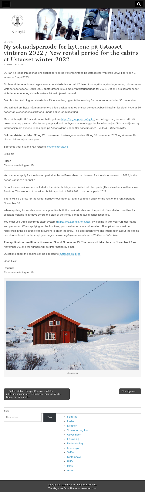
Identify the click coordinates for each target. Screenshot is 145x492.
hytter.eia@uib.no (57, 146)
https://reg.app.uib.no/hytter (77, 119)
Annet (70, 470)
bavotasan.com (88, 488)
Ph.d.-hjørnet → (130, 391)
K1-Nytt (71, 484)
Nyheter (72, 425)
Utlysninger (74, 434)
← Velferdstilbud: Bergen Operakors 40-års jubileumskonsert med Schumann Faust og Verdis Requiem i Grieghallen (33, 394)
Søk (6, 410)
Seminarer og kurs (78, 430)
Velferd (8, 41)
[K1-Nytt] (72, 24)
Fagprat (72, 416)
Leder (70, 421)
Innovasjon (73, 447)
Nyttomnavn (74, 456)
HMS (70, 465)
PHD (70, 461)
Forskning (73, 438)
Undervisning (75, 443)
